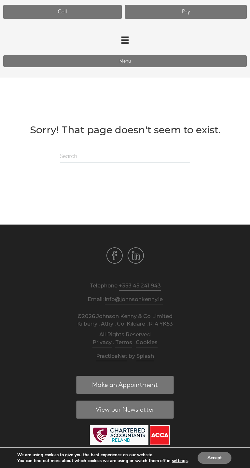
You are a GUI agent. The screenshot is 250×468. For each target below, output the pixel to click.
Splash (145, 356)
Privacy (102, 342)
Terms (123, 342)
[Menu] (125, 40)
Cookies (147, 342)
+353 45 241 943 (140, 286)
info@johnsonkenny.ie (134, 299)
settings (180, 461)
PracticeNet (111, 356)
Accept (214, 458)
